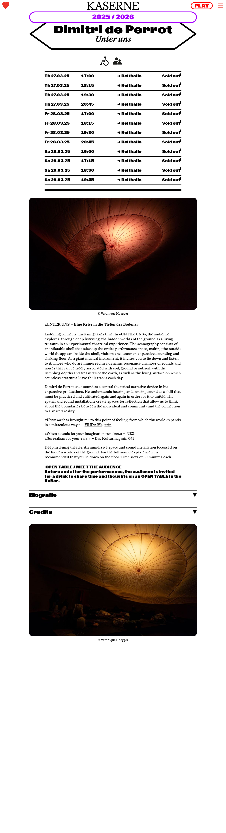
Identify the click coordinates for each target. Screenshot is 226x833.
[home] (113, 6)
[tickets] (39, 5)
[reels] (202, 5)
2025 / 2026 (113, 17)
